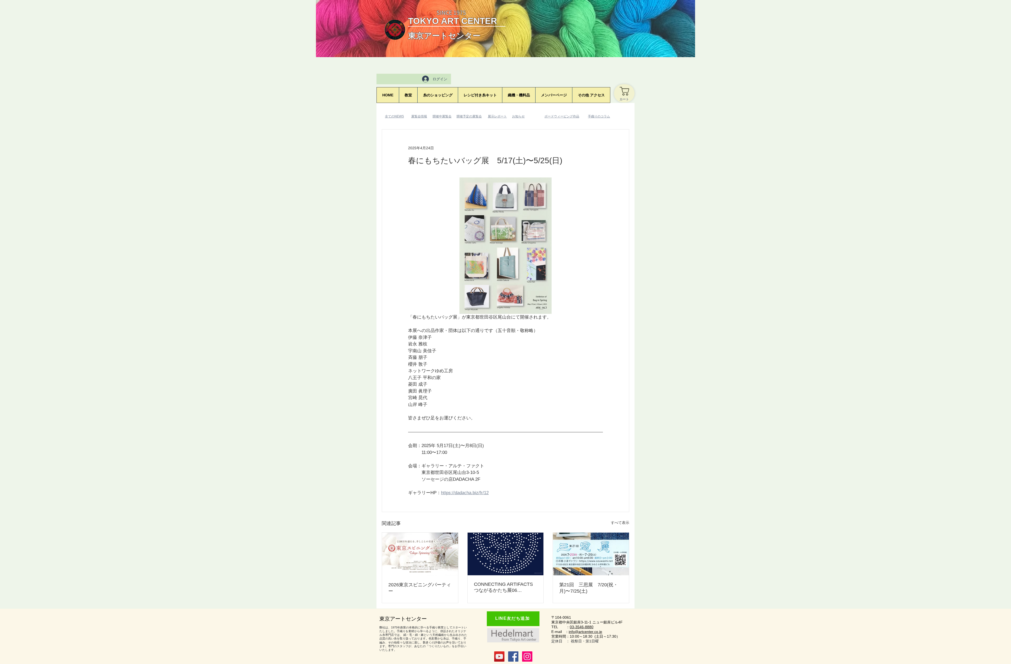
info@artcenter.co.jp (585, 632)
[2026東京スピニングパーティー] (420, 554)
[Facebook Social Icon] (513, 656)
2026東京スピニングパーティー (419, 588)
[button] (553, 95)
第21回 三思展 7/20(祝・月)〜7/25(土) (588, 588)
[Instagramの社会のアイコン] (527, 656)
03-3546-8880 (581, 627)
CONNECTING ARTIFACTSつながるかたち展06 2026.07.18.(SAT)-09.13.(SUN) (503, 587)
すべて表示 (620, 523)
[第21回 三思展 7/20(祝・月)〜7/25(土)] (591, 554)
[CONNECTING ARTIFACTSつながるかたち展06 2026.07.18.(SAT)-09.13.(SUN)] (506, 554)
